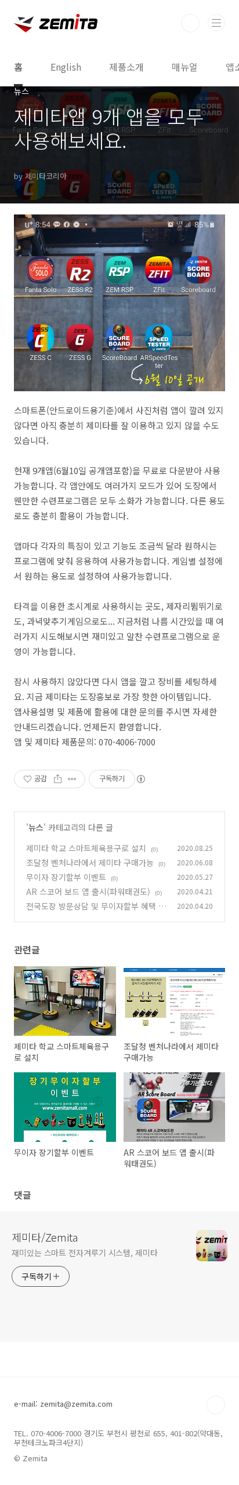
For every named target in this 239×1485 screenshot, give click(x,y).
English (65, 67)
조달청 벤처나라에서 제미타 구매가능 (90, 862)
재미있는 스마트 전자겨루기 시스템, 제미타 (85, 1252)
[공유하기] (57, 779)
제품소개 (126, 67)
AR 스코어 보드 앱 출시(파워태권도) (88, 891)
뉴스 (36, 827)
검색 (190, 23)
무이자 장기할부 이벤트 (66, 877)
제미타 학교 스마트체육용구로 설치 (86, 848)
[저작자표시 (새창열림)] (140, 779)
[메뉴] (216, 22)
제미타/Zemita (45, 1237)
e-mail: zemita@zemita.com (63, 1403)
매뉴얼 (185, 67)
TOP (216, 1405)
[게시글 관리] (72, 779)
